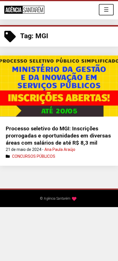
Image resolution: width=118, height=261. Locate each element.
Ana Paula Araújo (59, 149)
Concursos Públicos (33, 156)
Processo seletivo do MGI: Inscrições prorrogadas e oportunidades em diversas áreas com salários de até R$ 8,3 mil (58, 135)
